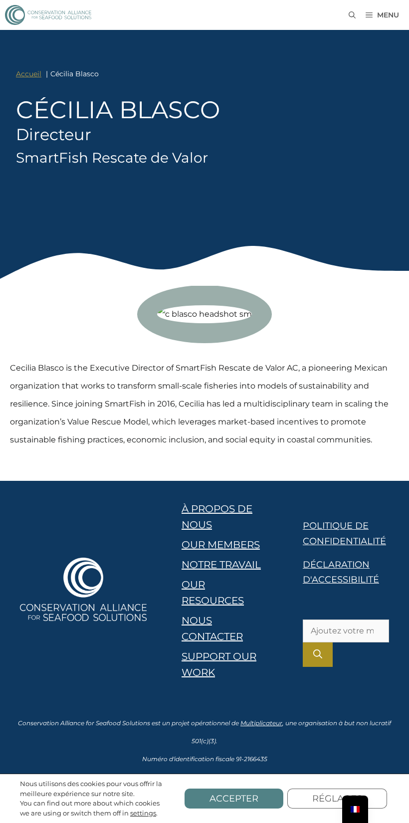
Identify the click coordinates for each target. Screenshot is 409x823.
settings (143, 813)
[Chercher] (318, 654)
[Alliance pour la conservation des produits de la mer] (48, 15)
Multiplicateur (261, 723)
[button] (352, 15)
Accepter (233, 798)
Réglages (337, 798)
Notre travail (221, 565)
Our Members (221, 545)
